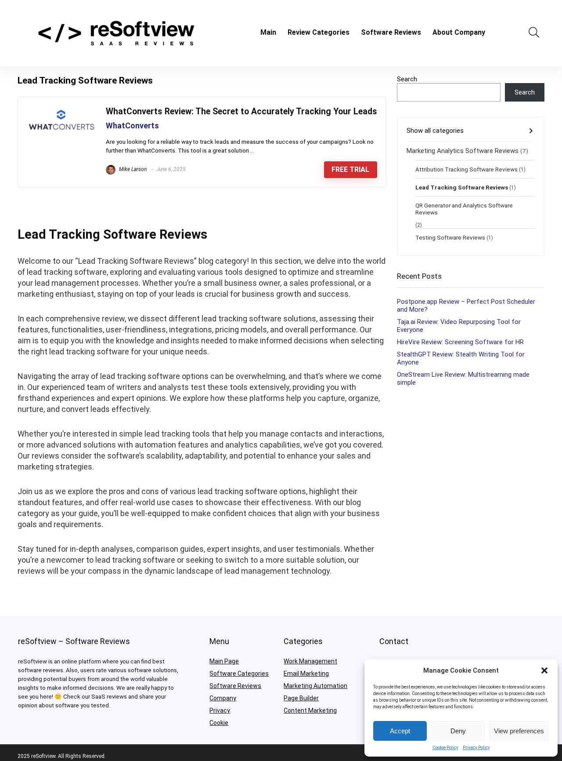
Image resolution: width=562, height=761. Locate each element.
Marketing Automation (315, 685)
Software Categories (239, 673)
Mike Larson (132, 169)
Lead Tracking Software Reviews (461, 187)
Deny (458, 731)
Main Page (224, 661)
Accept (400, 731)
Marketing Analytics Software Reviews (463, 151)
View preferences (519, 731)
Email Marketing (306, 673)
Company (222, 698)
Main (268, 32)
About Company (458, 32)
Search (407, 79)
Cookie (218, 722)
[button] (544, 670)
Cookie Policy (445, 747)
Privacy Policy (476, 747)
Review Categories (318, 32)
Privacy (219, 710)
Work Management (310, 661)
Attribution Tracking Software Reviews (466, 169)
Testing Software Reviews (450, 237)
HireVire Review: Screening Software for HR (460, 342)
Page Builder (301, 698)
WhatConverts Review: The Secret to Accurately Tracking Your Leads (241, 111)
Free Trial (350, 169)
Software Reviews (391, 32)
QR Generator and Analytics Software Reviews (464, 209)
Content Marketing (310, 710)
